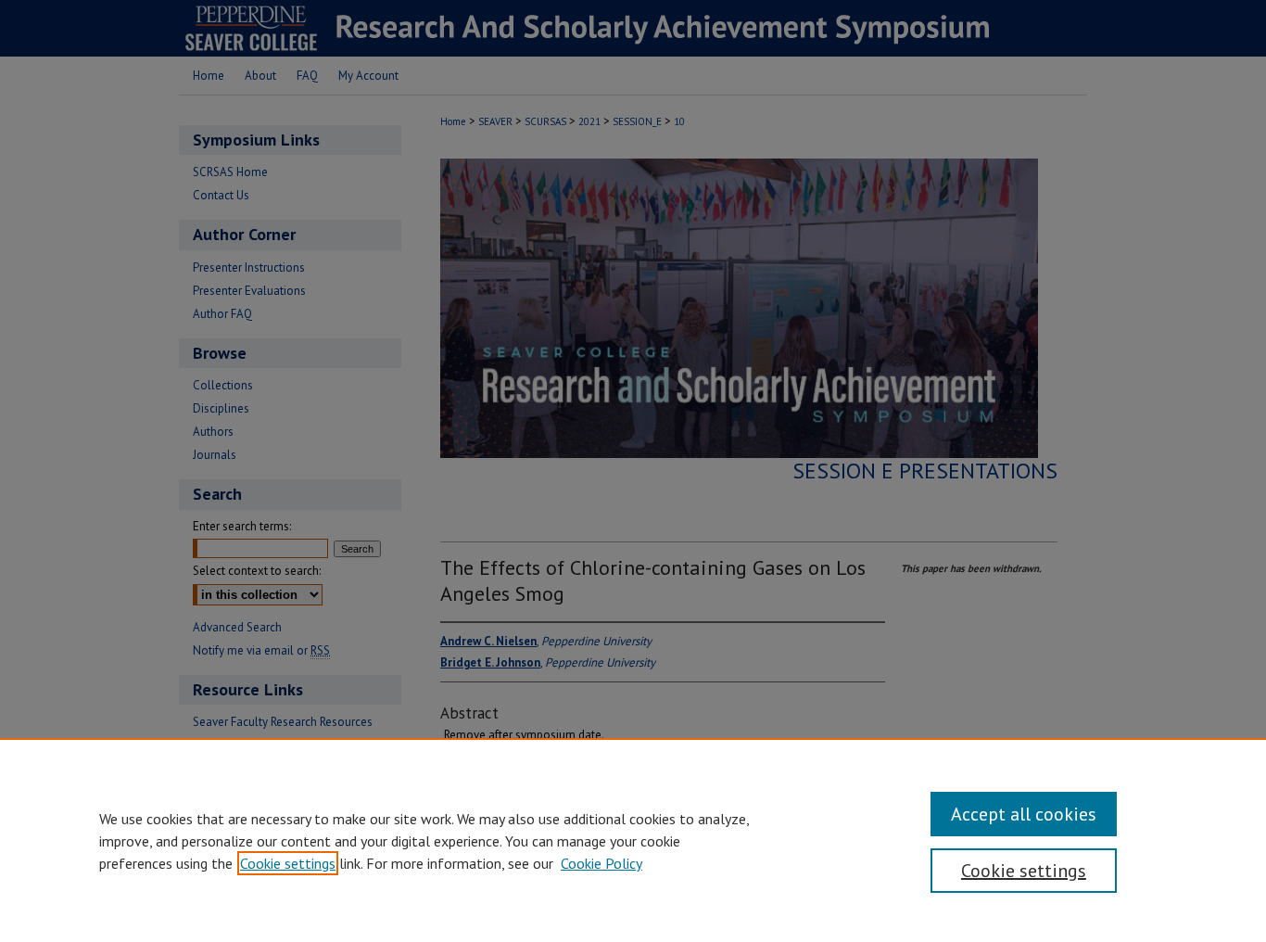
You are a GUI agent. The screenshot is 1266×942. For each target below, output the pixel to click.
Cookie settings (287, 863)
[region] (633, 840)
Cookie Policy (601, 863)
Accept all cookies (1023, 814)
